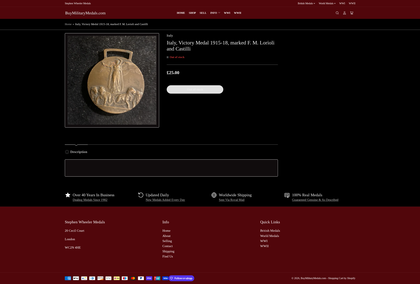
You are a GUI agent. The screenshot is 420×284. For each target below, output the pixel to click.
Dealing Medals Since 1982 (90, 200)
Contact (167, 246)
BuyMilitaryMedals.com (313, 278)
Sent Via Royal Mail (231, 200)
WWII (352, 3)
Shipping (168, 251)
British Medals (305, 3)
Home (181, 12)
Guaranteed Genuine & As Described (315, 200)
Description (78, 152)
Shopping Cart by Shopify (341, 278)
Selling (167, 241)
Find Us (167, 256)
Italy (170, 35)
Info (213, 12)
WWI (342, 3)
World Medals (326, 3)
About (166, 236)
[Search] (337, 13)
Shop (192, 12)
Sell (203, 12)
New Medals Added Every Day (165, 200)
